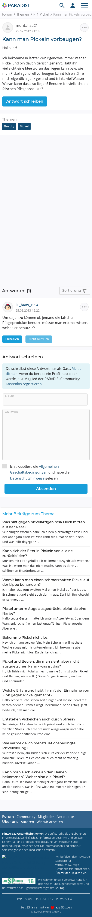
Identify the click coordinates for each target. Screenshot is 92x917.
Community (25, 816)
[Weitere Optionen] (84, 27)
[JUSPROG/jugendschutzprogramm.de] (19, 881)
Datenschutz (44, 899)
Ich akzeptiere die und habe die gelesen (40, 472)
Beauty (9, 126)
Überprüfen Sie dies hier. (70, 873)
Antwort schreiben (24, 101)
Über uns (10, 822)
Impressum (24, 899)
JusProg (59, 888)
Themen (22, 14)
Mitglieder (46, 816)
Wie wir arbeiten (50, 821)
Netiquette (65, 816)
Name (9, 396)
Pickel (44, 14)
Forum (7, 14)
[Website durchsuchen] (62, 5)
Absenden (46, 488)
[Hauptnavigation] (84, 5)
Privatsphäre (65, 899)
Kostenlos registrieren (24, 384)
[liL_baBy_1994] (9, 306)
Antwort (12, 412)
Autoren (27, 821)
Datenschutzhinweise (27, 478)
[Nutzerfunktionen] (72, 5)
